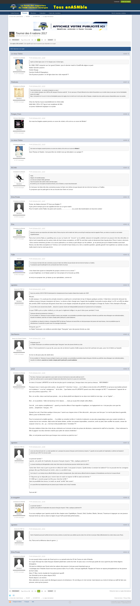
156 (45, 40)
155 (42, 40)
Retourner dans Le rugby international (120, 591)
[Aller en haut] (70, 602)
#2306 (125, 369)
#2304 (125, 285)
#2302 (125, 224)
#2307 (125, 443)
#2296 (125, 54)
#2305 (125, 334)
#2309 (125, 525)
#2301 (125, 197)
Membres (33, 13)
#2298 (125, 114)
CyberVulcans (15, 13)
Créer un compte (126, 1)
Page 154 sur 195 (25, 40)
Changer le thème (17, 601)
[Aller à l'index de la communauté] (29, 7)
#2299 (125, 140)
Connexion (116, 1)
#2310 (125, 552)
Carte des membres (55, 13)
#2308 (125, 497)
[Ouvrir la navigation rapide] (129, 13)
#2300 (125, 167)
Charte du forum (118, 598)
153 (35, 40)
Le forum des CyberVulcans (16, 598)
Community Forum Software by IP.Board (121, 601)
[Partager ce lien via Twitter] (10, 595)
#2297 (125, 82)
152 (32, 40)
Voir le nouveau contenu (119, 13)
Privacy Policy (127, 598)
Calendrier (43, 13)
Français (26, 601)
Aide (33, 601)
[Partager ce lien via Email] (13, 595)
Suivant (50, 39)
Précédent (15, 39)
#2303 (125, 254)
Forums (24, 13)
